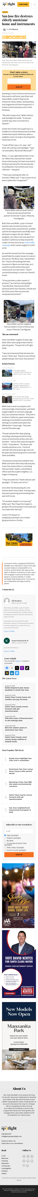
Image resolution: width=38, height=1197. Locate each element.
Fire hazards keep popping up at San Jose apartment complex (23, 398)
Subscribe (23, 4)
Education (5, 1163)
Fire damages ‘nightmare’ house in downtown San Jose (22, 372)
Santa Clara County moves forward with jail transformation (16, 709)
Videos (4, 1173)
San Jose (5, 12)
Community (6, 1166)
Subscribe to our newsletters (12, 1143)
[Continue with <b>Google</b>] (12, 668)
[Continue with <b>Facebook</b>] (7, 668)
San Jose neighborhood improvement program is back (20, 810)
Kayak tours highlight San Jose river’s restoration (20, 759)
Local (3, 1156)
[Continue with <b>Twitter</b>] (17, 668)
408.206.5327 (6, 1134)
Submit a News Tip (9, 1141)
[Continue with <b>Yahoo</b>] (22, 668)
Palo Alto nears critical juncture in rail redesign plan (19, 719)
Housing (5, 1161)
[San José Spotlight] (9, 4)
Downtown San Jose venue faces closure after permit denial (21, 771)
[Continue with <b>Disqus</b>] (17, 673)
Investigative (6, 1168)
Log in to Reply (9, 631)
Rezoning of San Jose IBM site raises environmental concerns (20, 784)
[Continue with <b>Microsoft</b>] (7, 673)
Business (5, 1158)
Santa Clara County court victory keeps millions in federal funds (16, 739)
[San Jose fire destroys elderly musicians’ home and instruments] (19, 49)
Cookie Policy (13, 1178)
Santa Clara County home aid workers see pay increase (18, 698)
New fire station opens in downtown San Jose (16, 729)
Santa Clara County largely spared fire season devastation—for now (22, 386)
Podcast (4, 1171)
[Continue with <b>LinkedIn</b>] (12, 673)
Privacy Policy (5, 1178)
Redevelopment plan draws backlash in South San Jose (17, 689)
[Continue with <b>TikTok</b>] (27, 668)
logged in (18, 661)
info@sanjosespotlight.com (12, 1136)
